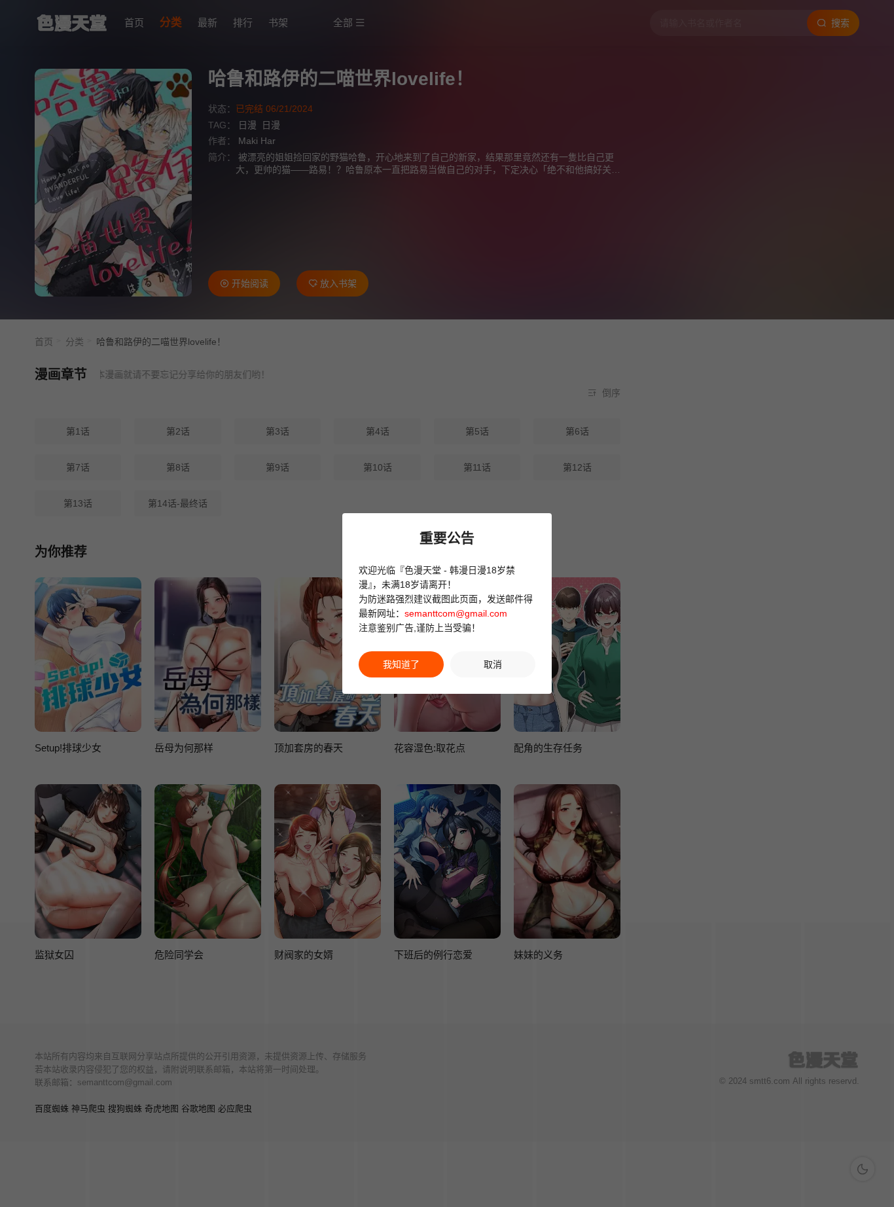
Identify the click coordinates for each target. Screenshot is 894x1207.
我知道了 (401, 664)
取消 (493, 664)
